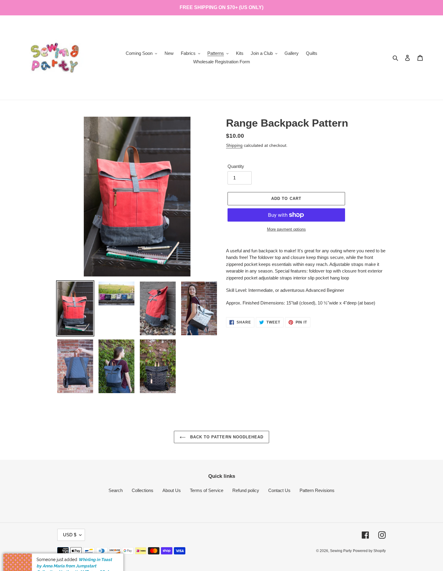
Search (115, 490)
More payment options (286, 229)
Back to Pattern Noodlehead (226, 437)
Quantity (236, 166)
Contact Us (279, 490)
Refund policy (245, 490)
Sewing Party (341, 551)
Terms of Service (206, 490)
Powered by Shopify (369, 551)
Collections (142, 490)
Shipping (234, 145)
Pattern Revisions (317, 490)
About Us (171, 490)
